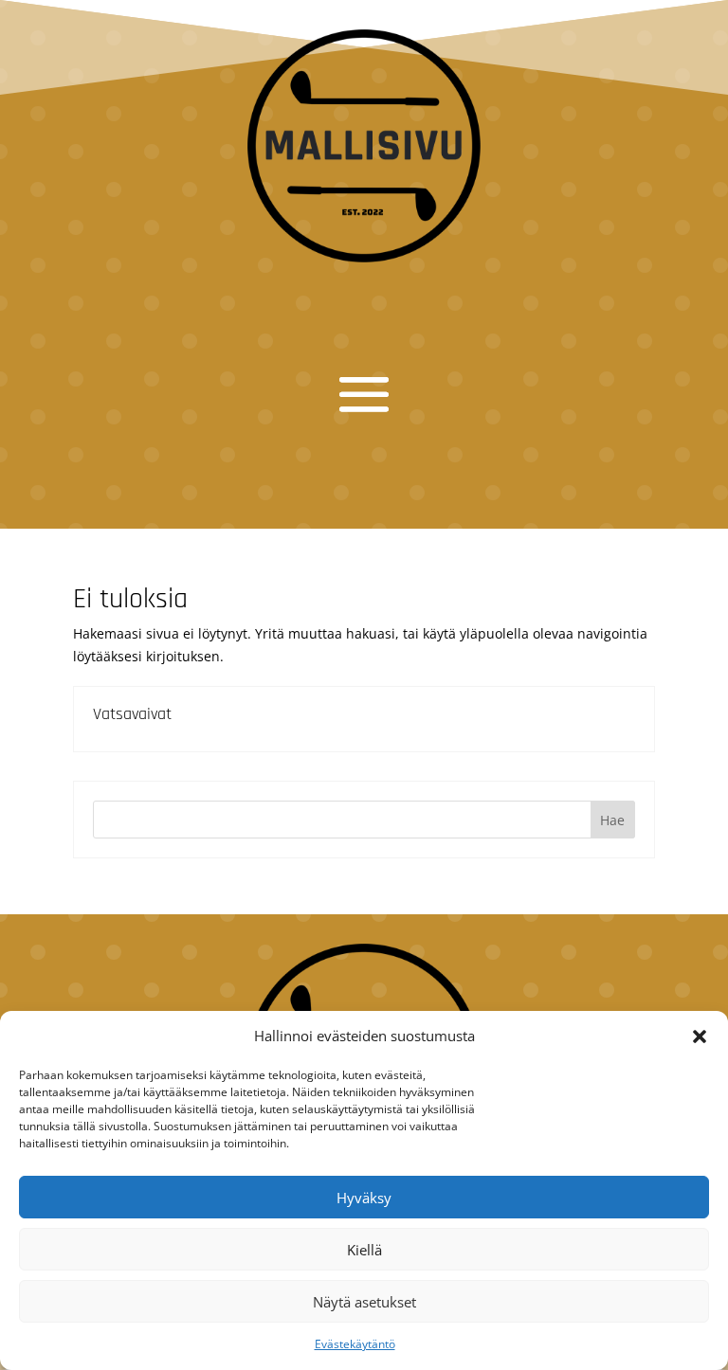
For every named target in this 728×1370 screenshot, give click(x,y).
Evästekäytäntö (355, 1344)
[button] (699, 1036)
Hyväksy (364, 1197)
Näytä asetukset (364, 1301)
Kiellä (364, 1249)
